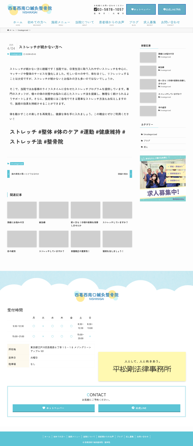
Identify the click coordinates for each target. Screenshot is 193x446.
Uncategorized (16, 54)
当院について (89, 436)
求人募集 (130, 436)
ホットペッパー (142, 9)
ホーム (47, 436)
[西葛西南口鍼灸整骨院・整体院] (34, 10)
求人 (146, 146)
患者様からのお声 (106, 436)
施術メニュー (74, 436)
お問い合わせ (143, 436)
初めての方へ (59, 436)
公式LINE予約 (173, 9)
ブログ (147, 140)
